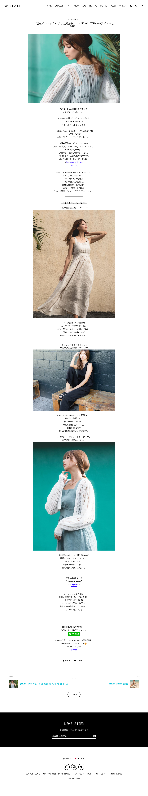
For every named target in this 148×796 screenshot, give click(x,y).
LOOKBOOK (59, 6)
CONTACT (122, 6)
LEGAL (89, 774)
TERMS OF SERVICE (115, 774)
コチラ (74, 584)
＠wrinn (74, 650)
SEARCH (38, 774)
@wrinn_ (74, 166)
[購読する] (94, 736)
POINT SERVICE (64, 774)
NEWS (84, 6)
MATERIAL (93, 6)
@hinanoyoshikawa (74, 162)
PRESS (76, 6)
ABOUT (113, 6)
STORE (49, 6)
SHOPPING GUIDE (49, 774)
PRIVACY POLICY (78, 774)
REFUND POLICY (100, 774)
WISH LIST (104, 6)
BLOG (69, 6)
